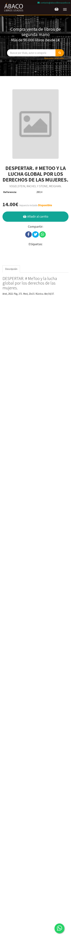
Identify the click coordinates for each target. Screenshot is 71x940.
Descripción (11, 269)
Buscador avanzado (54, 58)
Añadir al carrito (37, 216)
